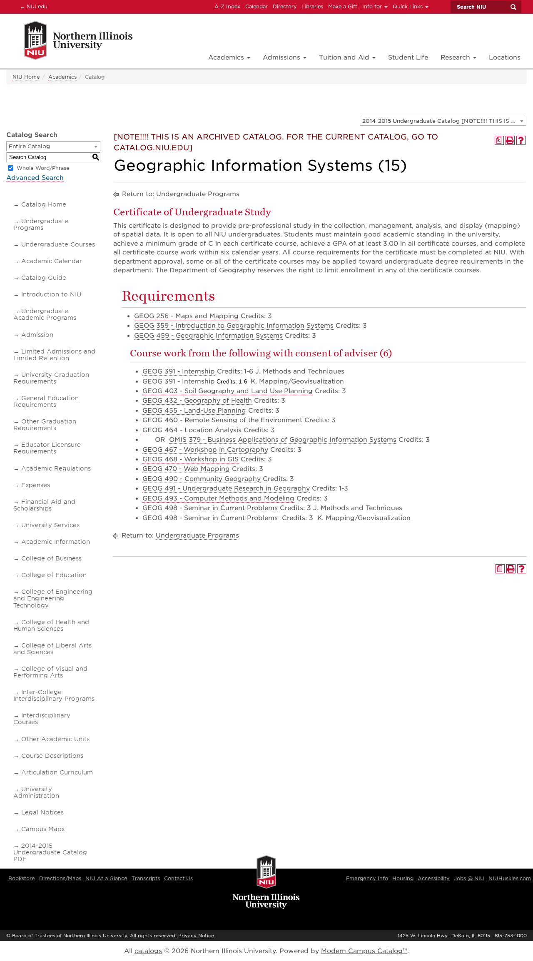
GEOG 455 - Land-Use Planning (194, 410)
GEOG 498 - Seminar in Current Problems (210, 508)
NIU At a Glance (106, 878)
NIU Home (26, 77)
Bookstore (21, 878)
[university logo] (266, 883)
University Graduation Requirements (51, 378)
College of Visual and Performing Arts (50, 672)
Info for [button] (373, 6)
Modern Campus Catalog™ (364, 951)
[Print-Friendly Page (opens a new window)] (510, 140)
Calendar (256, 6)
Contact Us (178, 878)
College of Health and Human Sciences (51, 625)
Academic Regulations (56, 468)
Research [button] (456, 57)
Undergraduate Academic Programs (44, 314)
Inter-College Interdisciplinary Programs (54, 695)
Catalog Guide (43, 277)
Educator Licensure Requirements (47, 448)
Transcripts (146, 878)
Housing (402, 878)
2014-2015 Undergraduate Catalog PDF (50, 852)
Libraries (312, 6)
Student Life (408, 57)
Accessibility (434, 878)
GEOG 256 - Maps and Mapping (186, 316)
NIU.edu (32, 6)
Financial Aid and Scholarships (44, 505)
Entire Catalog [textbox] (29, 146)
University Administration (36, 792)
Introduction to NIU (51, 294)
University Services (50, 525)
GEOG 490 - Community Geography (201, 479)
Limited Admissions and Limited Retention (54, 354)
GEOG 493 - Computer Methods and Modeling (218, 498)
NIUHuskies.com (509, 878)
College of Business (51, 558)
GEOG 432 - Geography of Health (197, 400)
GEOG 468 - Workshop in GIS (190, 459)
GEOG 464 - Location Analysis (192, 430)
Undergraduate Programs (40, 224)
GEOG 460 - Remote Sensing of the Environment (222, 420)
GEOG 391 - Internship (178, 371)
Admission (37, 334)
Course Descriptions (52, 755)
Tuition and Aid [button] (345, 57)
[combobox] (443, 121)
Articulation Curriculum (57, 772)
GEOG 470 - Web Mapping (186, 469)
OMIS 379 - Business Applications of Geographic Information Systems (282, 439)
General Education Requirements (46, 401)
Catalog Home (43, 204)
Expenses (35, 485)
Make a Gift (342, 6)
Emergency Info (367, 878)
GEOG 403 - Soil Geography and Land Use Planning (227, 391)
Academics (62, 77)
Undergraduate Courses (58, 244)
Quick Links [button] (408, 6)
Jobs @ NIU (469, 878)
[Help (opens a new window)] (521, 140)
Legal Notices (42, 812)
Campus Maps (43, 829)
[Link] (69, 42)
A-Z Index (227, 6)
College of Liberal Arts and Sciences (52, 648)
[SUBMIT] (513, 7)
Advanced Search (35, 178)
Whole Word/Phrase (43, 168)
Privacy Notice (196, 936)
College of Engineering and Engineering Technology (52, 598)
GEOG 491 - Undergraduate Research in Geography (226, 488)
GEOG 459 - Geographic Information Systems (208, 335)
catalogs (148, 951)
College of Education (54, 575)
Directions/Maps (60, 878)
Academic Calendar (51, 261)
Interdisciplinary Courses (41, 718)
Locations (505, 57)
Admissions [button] (282, 57)
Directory (284, 6)
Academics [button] (227, 57)
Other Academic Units (55, 739)
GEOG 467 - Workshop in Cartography (205, 449)
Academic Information (55, 541)
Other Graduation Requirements (44, 424)
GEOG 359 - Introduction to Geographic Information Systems (234, 325)
